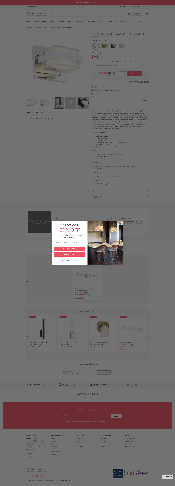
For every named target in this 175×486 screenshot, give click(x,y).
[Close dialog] (120, 223)
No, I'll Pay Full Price (69, 260)
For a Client (69, 254)
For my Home (69, 249)
